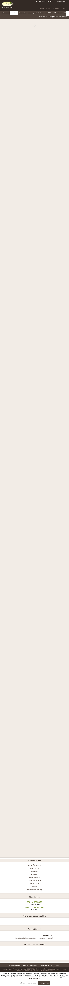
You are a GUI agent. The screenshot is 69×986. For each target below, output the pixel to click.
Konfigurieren (44, 983)
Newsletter (34, 871)
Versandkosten (30, 968)
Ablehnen (22, 983)
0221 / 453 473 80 (34, 907)
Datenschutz (45, 965)
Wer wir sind (34, 883)
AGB (51, 965)
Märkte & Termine (34, 868)
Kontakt (34, 886)
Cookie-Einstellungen (15, 965)
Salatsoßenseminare (34, 877)
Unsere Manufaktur (34, 880)
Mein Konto (61, 1)
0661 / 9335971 (34, 902)
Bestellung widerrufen (44, 1)
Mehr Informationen (34, 978)
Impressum (57, 965)
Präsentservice (34, 874)
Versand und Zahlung (34, 889)
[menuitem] (41, 7)
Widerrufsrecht (35, 965)
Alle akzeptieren (32, 983)
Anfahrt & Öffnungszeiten (34, 865)
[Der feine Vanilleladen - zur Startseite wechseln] (11, 3)
